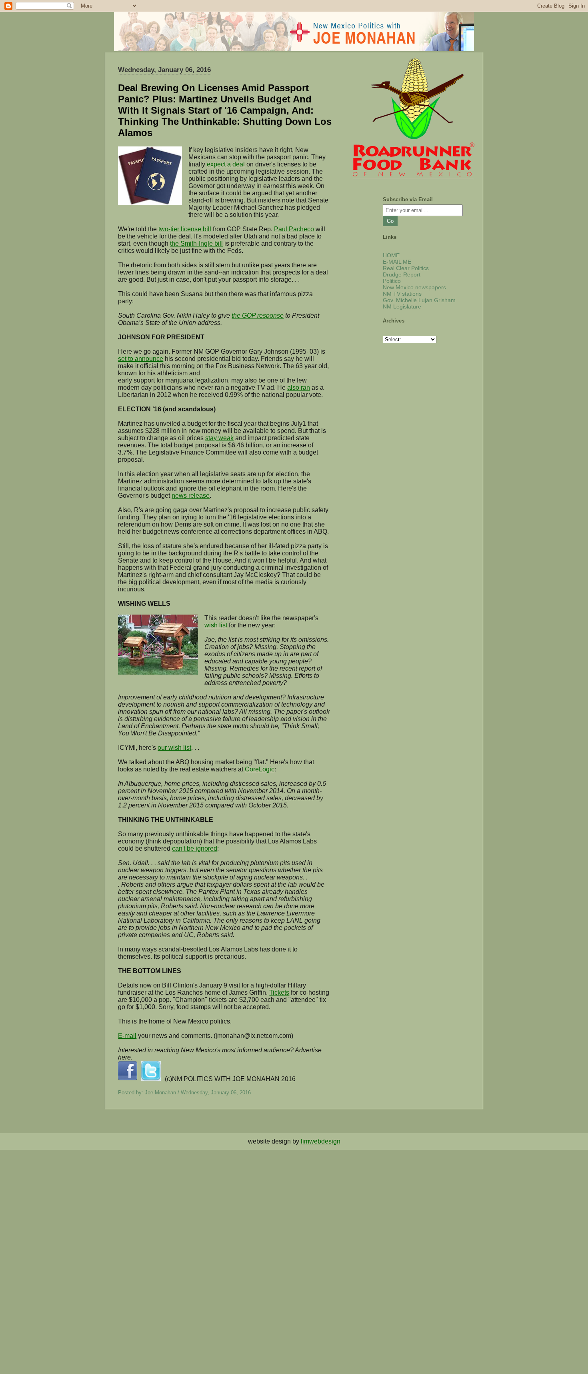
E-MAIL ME (397, 261)
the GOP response (258, 315)
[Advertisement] (240, 1206)
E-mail (127, 1035)
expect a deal (226, 164)
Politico (392, 281)
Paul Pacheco (294, 229)
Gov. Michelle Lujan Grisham (419, 300)
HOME (391, 255)
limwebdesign (320, 1141)
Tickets (279, 992)
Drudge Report (401, 274)
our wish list (174, 747)
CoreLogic (259, 769)
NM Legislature (402, 306)
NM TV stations (402, 293)
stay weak (219, 438)
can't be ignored (194, 848)
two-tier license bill (184, 229)
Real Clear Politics (406, 268)
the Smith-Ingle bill (196, 243)
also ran (298, 387)
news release (191, 495)
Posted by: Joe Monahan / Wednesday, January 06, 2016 (184, 1093)
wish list (215, 625)
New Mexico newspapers (414, 287)
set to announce (140, 358)
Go (390, 221)
